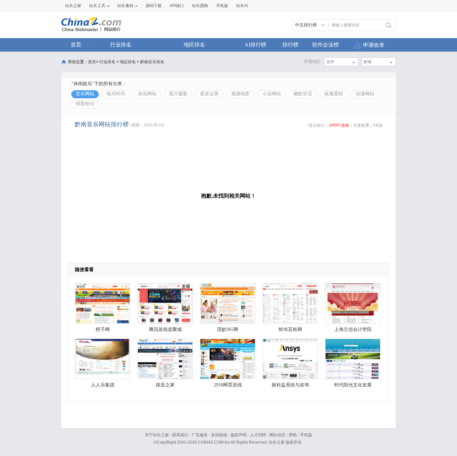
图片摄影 (178, 93)
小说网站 (271, 93)
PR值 (377, 125)
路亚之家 (165, 384)
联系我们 (180, 435)
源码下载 (154, 5)
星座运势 (209, 93)
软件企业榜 (325, 44)
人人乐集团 (102, 384)
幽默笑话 (302, 93)
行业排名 (120, 44)
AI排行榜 (255, 44)
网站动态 (277, 435)
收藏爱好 (334, 93)
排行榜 (290, 44)
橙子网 (103, 329)
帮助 (293, 435)
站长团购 (200, 5)
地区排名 (194, 44)
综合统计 (316, 125)
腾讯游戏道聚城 (165, 329)
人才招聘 (258, 435)
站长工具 (97, 5)
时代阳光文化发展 (353, 384)
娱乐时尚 (116, 93)
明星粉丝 (85, 103)
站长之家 (73, 5)
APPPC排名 (339, 125)
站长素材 (125, 5)
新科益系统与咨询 (290, 384)
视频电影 (240, 93)
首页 (76, 44)
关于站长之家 (157, 435)
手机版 (306, 435)
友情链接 (219, 435)
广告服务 (200, 435)
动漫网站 (365, 93)
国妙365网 (227, 329)
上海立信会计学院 (353, 329)
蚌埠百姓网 (290, 329)
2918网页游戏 (228, 384)
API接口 (177, 5)
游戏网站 (147, 93)
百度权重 (361, 125)
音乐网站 (85, 93)
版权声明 (239, 435)
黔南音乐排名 (152, 62)
